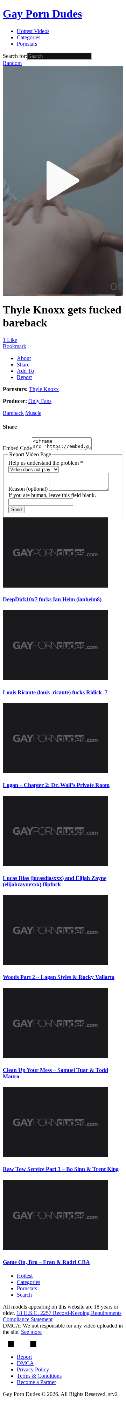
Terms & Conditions (39, 1376)
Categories (28, 37)
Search (24, 1295)
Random (12, 63)
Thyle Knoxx (44, 389)
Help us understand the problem (45, 463)
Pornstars (27, 44)
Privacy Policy (33, 1369)
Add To (25, 371)
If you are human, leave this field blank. (52, 495)
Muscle (33, 413)
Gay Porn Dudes (42, 13)
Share (23, 365)
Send (16, 509)
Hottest (25, 1276)
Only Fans (39, 401)
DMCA (25, 1363)
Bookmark (14, 346)
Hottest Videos (33, 31)
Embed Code (17, 448)
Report (24, 377)
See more (31, 1332)
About (24, 358)
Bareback (13, 413)
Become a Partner (36, 1382)
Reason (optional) (28, 489)
